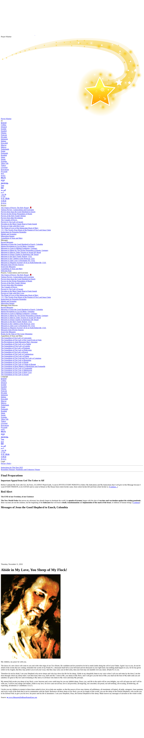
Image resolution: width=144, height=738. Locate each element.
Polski (3, 151)
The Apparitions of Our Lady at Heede (14, 362)
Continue (136, 502)
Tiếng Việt (4, 163)
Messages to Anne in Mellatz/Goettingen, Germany (19, 248)
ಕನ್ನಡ (3, 180)
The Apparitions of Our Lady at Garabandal (16, 368)
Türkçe (3, 165)
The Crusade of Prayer (9, 220)
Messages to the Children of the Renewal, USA (18, 258)
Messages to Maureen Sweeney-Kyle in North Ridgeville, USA (23, 263)
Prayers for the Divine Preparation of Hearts (16, 214)
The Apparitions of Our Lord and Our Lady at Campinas (21, 358)
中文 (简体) (5, 198)
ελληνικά (4, 167)
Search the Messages (8, 267)
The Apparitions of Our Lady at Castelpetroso (17, 354)
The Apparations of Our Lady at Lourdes (15, 346)
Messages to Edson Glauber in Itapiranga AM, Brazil (19, 254)
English (3, 129)
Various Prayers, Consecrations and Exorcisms (17, 210)
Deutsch (4, 127)
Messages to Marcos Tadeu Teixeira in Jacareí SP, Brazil (21, 252)
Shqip (3, 157)
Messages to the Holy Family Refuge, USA (16, 256)
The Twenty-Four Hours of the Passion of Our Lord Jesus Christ (26, 230)
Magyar (3, 145)
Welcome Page (6, 271)
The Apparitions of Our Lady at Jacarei (15, 374)
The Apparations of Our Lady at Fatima (15, 356)
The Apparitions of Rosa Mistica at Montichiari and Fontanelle (23, 366)
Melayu (3, 147)
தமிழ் (3, 429)
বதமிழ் (3, 176)
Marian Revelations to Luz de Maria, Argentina (17, 246)
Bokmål (4, 123)
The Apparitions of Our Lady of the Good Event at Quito (21, 340)
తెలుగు (3, 178)
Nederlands (5, 149)
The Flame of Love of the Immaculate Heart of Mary (19, 228)
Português (4, 153)
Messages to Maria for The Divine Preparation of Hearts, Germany (24, 250)
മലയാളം (4, 183)
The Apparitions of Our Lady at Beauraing (16, 360)
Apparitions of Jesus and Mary (12, 238)
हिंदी (2, 188)
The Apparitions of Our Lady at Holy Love (16, 372)
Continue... (113, 487)
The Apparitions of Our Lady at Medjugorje (16, 370)
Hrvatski (4, 137)
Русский (4, 171)
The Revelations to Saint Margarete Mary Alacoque (19, 342)
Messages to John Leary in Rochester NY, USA (18, 261)
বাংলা (2, 174)
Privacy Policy (6, 463)
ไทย (2, 186)
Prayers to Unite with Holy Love (12, 226)
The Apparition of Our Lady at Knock (14, 352)
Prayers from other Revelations (12, 218)
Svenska (4, 161)
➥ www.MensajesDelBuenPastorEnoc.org (22, 697)
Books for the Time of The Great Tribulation (16, 334)
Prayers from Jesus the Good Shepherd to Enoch (18, 212)
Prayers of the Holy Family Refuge (13, 216)
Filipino (3, 133)
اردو (2, 192)
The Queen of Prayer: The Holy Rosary (16, 208)
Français (4, 135)
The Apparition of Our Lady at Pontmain (15, 348)
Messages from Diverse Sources (12, 265)
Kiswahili (4, 143)
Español (4, 131)
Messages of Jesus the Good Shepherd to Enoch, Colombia (22, 244)
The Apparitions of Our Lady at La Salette (16, 344)
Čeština (3, 125)
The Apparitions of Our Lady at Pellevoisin (16, 350)
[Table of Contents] (18, 545)
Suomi (3, 159)
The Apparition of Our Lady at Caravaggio (16, 338)
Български (5, 169)
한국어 (3, 203)
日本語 (3, 201)
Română (4, 155)
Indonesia (4, 139)
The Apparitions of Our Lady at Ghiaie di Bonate (18, 364)
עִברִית (3, 196)
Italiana (3, 141)
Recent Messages (7, 242)
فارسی (3, 194)
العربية (3, 190)
